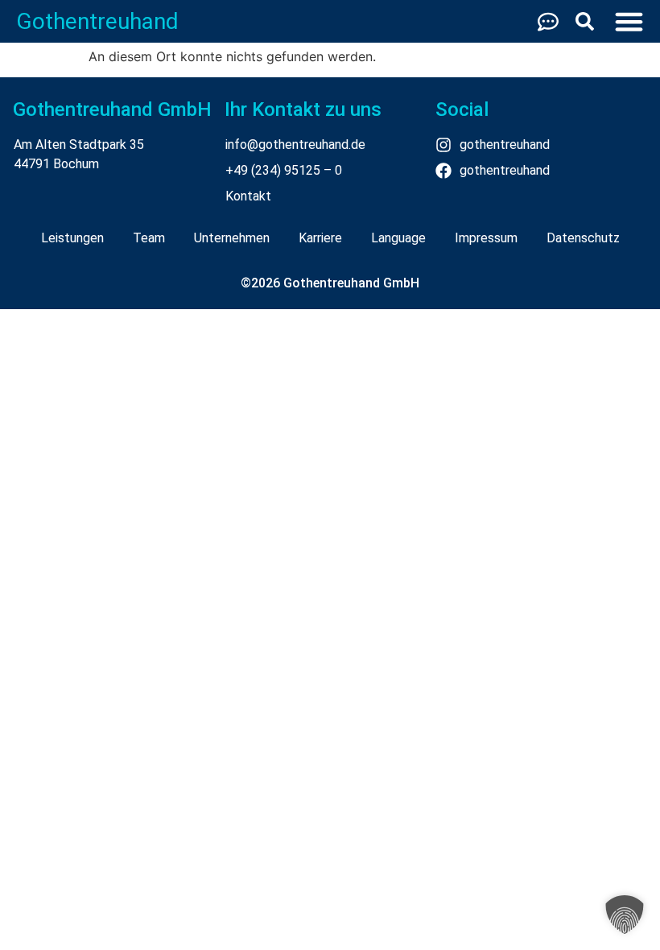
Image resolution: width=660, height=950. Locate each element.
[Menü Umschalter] (629, 21)
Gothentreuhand (97, 21)
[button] (624, 914)
